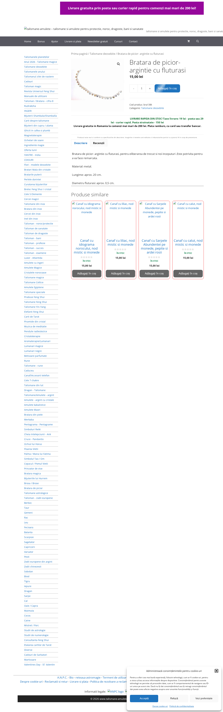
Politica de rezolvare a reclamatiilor (112, 681)
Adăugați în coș (167, 88)
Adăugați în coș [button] (86, 273)
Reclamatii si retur (56, 681)
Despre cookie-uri (31, 681)
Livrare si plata (73, 41)
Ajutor (54, 41)
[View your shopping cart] (188, 41)
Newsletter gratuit (98, 41)
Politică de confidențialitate (181, 706)
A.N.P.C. (62, 677)
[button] (216, 670)
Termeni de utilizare (115, 677)
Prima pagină (79, 54)
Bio (71, 677)
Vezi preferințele (203, 698)
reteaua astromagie (88, 677)
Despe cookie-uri (160, 706)
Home (27, 41)
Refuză (174, 698)
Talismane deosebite (102, 54)
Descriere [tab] (80, 143)
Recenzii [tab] (98, 143)
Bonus (41, 41)
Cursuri (118, 41)
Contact (133, 41)
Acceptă (144, 698)
